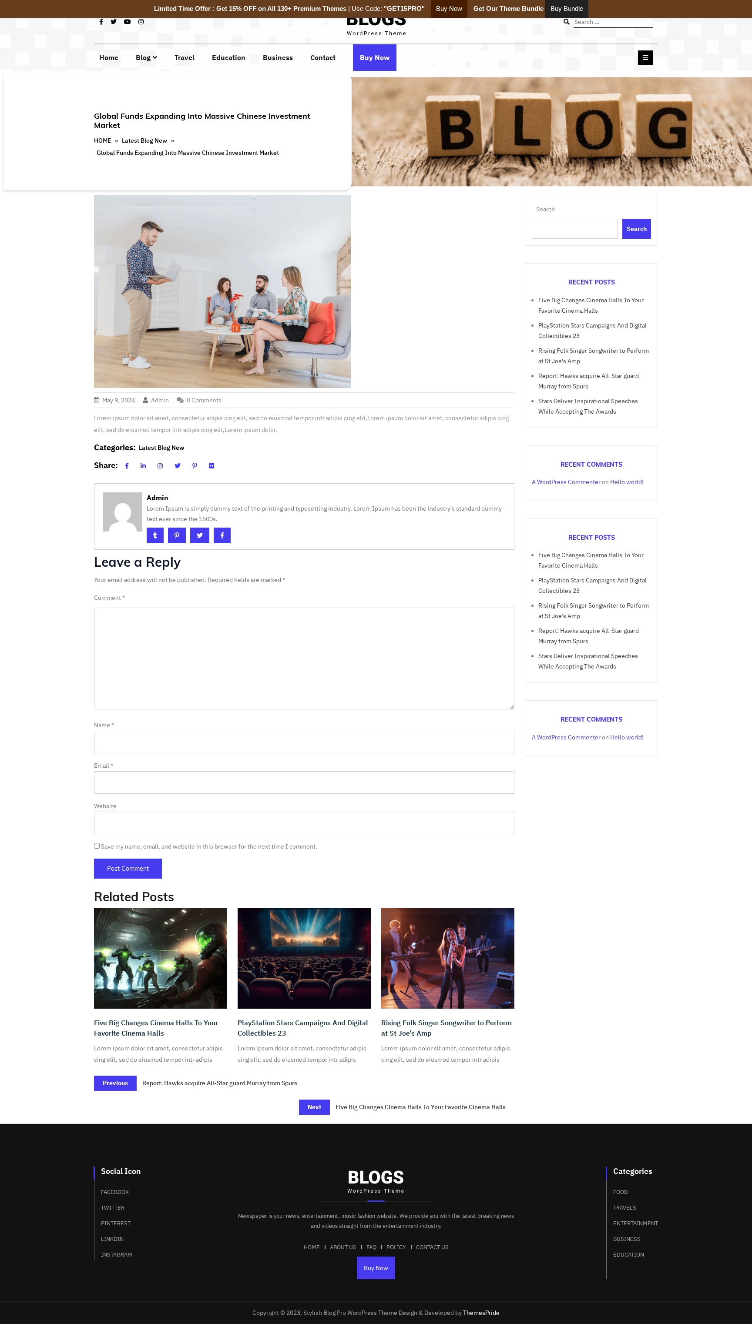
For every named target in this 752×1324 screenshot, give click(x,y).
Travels (624, 1207)
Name (104, 725)
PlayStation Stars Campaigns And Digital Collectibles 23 (303, 1027)
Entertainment (635, 1223)
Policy (396, 1247)
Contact (323, 57)
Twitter (112, 1207)
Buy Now (374, 57)
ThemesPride (481, 1313)
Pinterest (116, 1223)
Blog (143, 57)
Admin (160, 400)
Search (545, 209)
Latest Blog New (144, 140)
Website (105, 806)
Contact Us (432, 1247)
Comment (109, 598)
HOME (102, 140)
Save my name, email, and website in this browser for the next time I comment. (209, 846)
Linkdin (112, 1239)
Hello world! (627, 482)
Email (103, 765)
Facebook (115, 1192)
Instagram (116, 1254)
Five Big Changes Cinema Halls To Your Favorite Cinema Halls (156, 1027)
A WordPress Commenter (566, 482)
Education (228, 57)
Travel (185, 57)
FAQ (371, 1247)
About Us (343, 1247)
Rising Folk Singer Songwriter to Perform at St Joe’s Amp (446, 1027)
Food (620, 1192)
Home (108, 57)
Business (278, 57)
